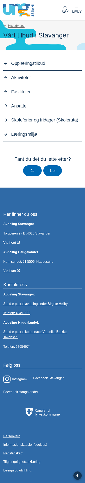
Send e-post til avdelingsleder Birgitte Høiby (35, 304)
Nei (52, 171)
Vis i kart (9, 242)
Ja (32, 171)
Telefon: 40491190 (16, 313)
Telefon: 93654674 (17, 346)
